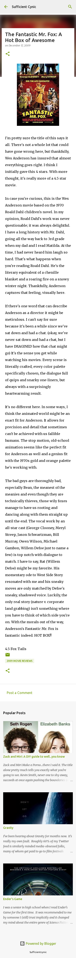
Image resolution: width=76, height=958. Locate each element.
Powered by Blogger (40, 943)
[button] (7, 54)
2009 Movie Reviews (20, 661)
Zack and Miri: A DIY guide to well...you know (34, 756)
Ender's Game (12, 899)
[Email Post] (7, 656)
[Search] (70, 7)
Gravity (8, 827)
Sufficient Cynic (24, 7)
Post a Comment (19, 693)
